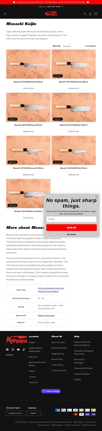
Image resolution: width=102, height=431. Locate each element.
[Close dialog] (96, 197)
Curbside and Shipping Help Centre (83, 352)
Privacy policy (91, 422)
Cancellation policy (89, 425)
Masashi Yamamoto (46, 315)
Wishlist (77, 379)
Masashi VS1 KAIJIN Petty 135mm (73, 168)
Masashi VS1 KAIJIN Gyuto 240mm (28, 211)
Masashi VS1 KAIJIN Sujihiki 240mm (28, 82)
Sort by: (56, 46)
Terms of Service (58, 370)
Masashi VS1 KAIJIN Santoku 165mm (73, 82)
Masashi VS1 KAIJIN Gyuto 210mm (28, 125)
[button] (5, 14)
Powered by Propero (64, 422)
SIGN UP (71, 227)
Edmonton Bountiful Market (37, 364)
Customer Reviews (82, 374)
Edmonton (33, 357)
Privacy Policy (57, 365)
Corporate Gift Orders (83, 368)
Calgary (32, 342)
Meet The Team (58, 342)
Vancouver (33, 382)
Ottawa (32, 371)
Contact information (72, 425)
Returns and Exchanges (79, 361)
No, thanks (71, 234)
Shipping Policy (57, 354)
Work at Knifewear (59, 348)
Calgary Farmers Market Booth (36, 349)
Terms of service (44, 425)
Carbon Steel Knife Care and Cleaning (82, 343)
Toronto (32, 377)
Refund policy (78, 422)
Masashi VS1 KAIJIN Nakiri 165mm (73, 125)
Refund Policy (57, 359)
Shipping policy (57, 425)
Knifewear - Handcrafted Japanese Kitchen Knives (39, 422)
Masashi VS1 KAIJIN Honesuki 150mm (28, 168)
